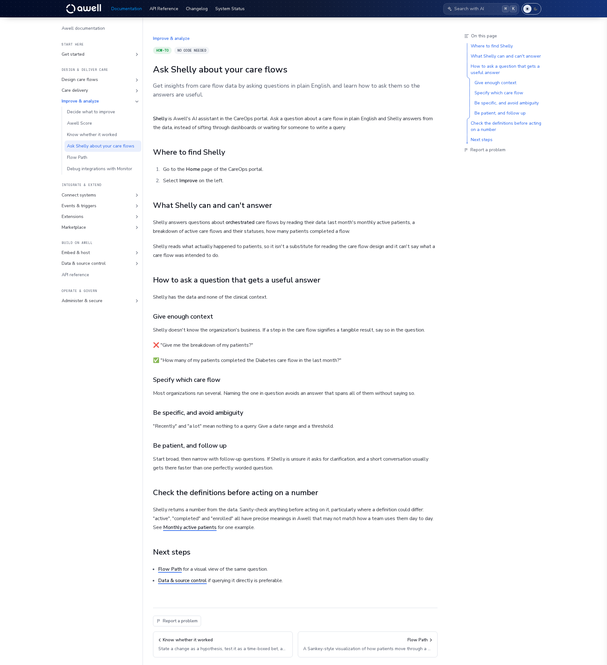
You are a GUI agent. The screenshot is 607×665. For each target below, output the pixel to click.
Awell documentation (83, 28)
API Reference (164, 9)
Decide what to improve (91, 112)
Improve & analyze (80, 101)
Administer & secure (82, 301)
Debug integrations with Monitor (99, 169)
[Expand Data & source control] (136, 263)
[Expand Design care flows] (136, 80)
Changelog (197, 9)
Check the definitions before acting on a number (235, 493)
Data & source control (84, 263)
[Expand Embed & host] (136, 252)
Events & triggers (79, 206)
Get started (73, 54)
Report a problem (180, 621)
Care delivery (75, 91)
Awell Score (79, 124)
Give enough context (183, 316)
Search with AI (484, 9)
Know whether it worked (92, 135)
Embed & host (76, 253)
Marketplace (74, 227)
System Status (230, 9)
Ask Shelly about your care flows (100, 146)
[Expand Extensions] (136, 216)
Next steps (171, 552)
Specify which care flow (186, 380)
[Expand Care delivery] (136, 90)
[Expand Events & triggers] (136, 206)
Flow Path (77, 158)
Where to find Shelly (189, 152)
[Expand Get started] (136, 54)
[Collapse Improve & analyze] (136, 101)
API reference (75, 275)
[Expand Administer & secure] (136, 300)
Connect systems (79, 195)
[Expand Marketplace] (136, 227)
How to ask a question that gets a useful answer (236, 280)
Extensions (72, 217)
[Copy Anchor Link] (230, 152)
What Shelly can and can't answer (212, 205)
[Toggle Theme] (531, 9)
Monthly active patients (190, 527)
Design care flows (80, 80)
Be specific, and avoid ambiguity (198, 412)
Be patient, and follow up (190, 445)
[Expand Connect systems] (136, 195)
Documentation (126, 9)
